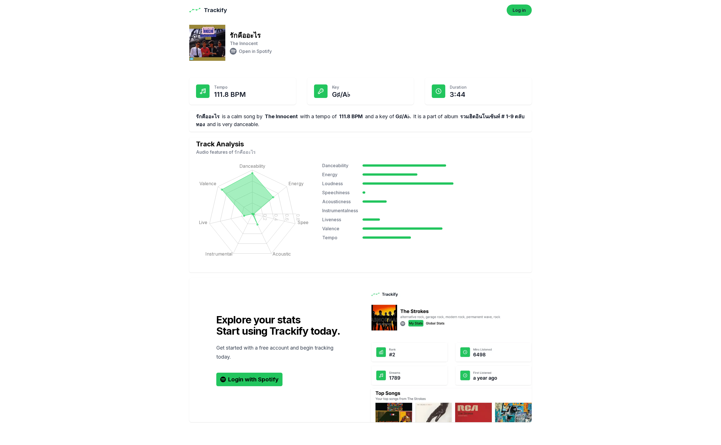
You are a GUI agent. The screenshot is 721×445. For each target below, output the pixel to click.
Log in (519, 10)
